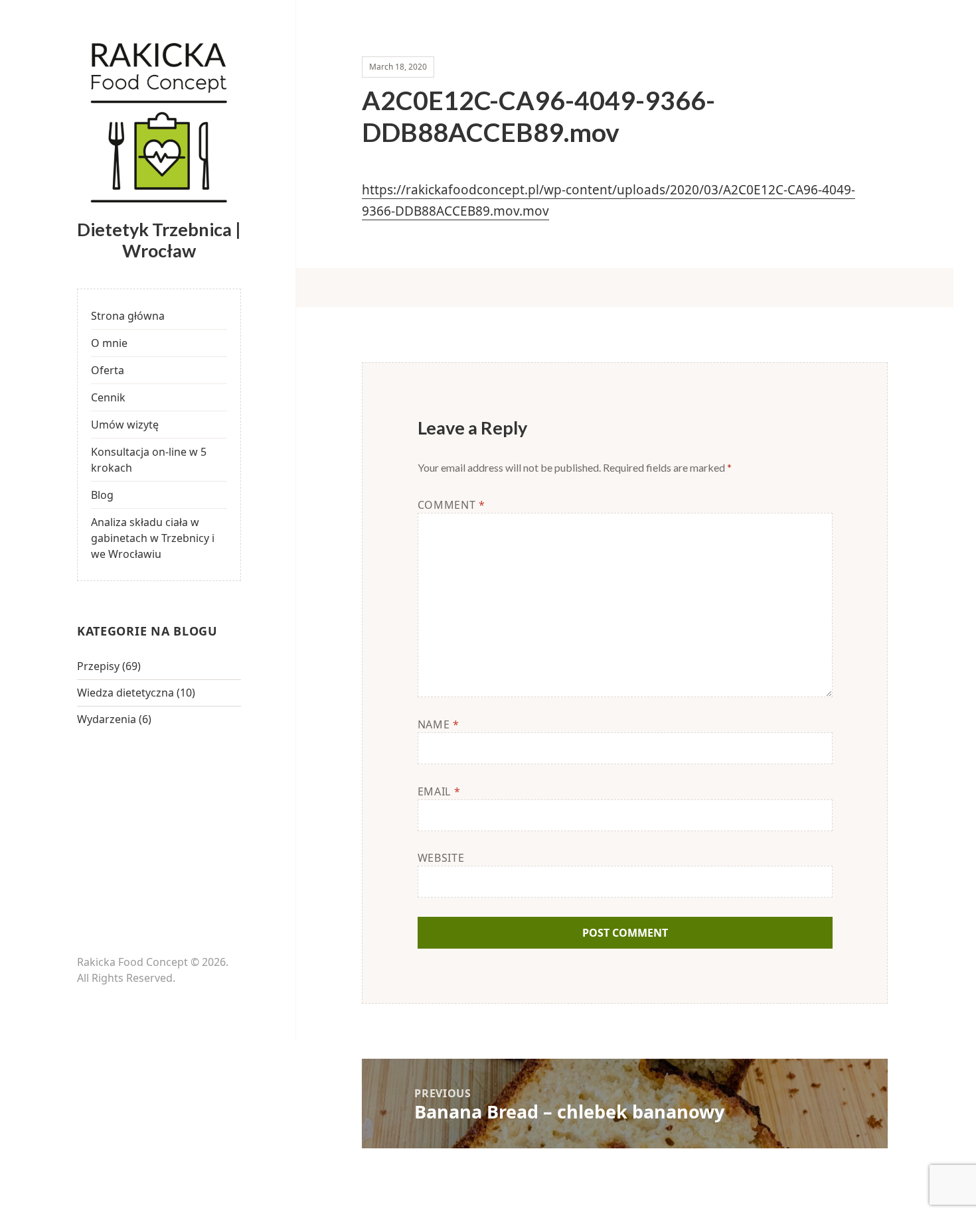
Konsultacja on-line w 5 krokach (148, 459)
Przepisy (98, 666)
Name (438, 724)
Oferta (107, 370)
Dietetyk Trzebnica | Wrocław (159, 239)
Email (439, 791)
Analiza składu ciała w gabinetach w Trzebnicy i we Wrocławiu (152, 538)
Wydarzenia (106, 719)
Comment (451, 505)
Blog (102, 495)
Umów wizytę (125, 424)
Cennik (108, 397)
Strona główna (128, 315)
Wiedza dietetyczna (125, 692)
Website (441, 857)
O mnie (109, 343)
